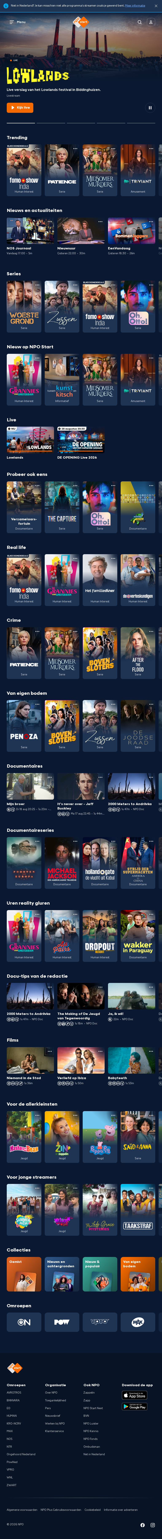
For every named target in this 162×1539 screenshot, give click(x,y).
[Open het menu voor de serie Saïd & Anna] (151, 1115)
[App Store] (134, 1395)
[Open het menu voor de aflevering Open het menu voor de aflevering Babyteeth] (151, 1051)
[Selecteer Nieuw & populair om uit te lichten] (141, 121)
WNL (10, 1477)
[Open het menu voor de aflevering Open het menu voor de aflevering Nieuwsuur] (100, 221)
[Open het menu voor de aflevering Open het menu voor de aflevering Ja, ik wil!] (151, 987)
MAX (10, 1431)
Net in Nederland (94, 1454)
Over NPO (51, 1392)
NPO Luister (91, 1423)
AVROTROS (14, 1392)
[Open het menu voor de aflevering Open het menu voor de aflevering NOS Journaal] (49, 221)
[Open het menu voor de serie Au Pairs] (75, 914)
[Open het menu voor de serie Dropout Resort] (113, 914)
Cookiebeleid (93, 1509)
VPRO (10, 1469)
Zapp (87, 1400)
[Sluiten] (156, 6)
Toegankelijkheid (55, 1400)
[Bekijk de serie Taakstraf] (138, 1210)
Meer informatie (135, 5)
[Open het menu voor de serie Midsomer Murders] (113, 148)
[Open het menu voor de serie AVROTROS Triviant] (151, 148)
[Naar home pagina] (81, 22)
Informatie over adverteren (121, 1509)
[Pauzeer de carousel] (150, 108)
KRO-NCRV (14, 1423)
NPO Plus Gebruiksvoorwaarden (61, 1509)
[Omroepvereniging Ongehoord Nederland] (24, 1322)
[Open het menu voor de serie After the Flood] (151, 631)
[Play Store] (134, 1406)
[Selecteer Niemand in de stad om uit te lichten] (111, 121)
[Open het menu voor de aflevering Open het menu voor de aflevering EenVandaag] (151, 221)
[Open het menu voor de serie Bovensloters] (113, 631)
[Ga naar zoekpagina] (139, 22)
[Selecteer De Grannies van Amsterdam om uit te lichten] (81, 121)
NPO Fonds (90, 1439)
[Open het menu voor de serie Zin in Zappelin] (75, 1115)
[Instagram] (152, 1526)
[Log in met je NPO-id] (151, 22)
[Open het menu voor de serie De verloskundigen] (151, 558)
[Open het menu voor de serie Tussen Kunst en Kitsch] (75, 358)
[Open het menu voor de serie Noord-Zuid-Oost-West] (151, 485)
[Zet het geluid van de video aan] (135, 108)
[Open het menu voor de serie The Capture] (75, 485)
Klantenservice (54, 1431)
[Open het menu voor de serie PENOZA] (37, 704)
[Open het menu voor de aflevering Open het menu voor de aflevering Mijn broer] (49, 777)
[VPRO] (100, 1322)
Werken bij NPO (55, 1423)
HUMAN (12, 1415)
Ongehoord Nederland (21, 1454)
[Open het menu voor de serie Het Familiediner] (113, 558)
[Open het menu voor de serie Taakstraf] (151, 1188)
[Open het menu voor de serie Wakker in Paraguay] (151, 914)
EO (8, 1408)
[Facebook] (142, 1526)
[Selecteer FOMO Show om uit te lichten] (51, 121)
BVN (86, 1415)
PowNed (12, 1462)
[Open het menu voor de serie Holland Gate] (113, 841)
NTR (9, 1446)
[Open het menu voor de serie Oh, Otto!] (151, 285)
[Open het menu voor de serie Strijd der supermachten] (151, 841)
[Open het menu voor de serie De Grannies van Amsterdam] (37, 358)
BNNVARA (13, 1400)
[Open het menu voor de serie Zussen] (75, 285)
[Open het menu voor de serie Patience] (75, 148)
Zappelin (89, 1392)
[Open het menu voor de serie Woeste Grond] (37, 285)
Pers (48, 1408)
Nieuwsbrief (52, 1415)
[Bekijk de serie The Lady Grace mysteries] (100, 1210)
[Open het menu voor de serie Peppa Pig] (113, 1115)
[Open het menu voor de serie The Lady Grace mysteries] (113, 1188)
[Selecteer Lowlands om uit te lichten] (21, 121)
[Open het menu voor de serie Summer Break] (37, 1188)
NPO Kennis (91, 1431)
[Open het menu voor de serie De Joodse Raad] (151, 704)
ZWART (11, 1485)
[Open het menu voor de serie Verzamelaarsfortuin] (37, 485)
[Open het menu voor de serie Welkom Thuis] (75, 1188)
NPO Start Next (93, 1408)
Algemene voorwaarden (22, 1509)
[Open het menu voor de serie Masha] (37, 1115)
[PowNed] (62, 1322)
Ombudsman (92, 1446)
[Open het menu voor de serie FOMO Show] (37, 148)
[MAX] (138, 1322)
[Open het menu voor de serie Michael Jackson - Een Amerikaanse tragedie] (75, 841)
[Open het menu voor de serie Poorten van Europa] (37, 841)
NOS (9, 1439)
